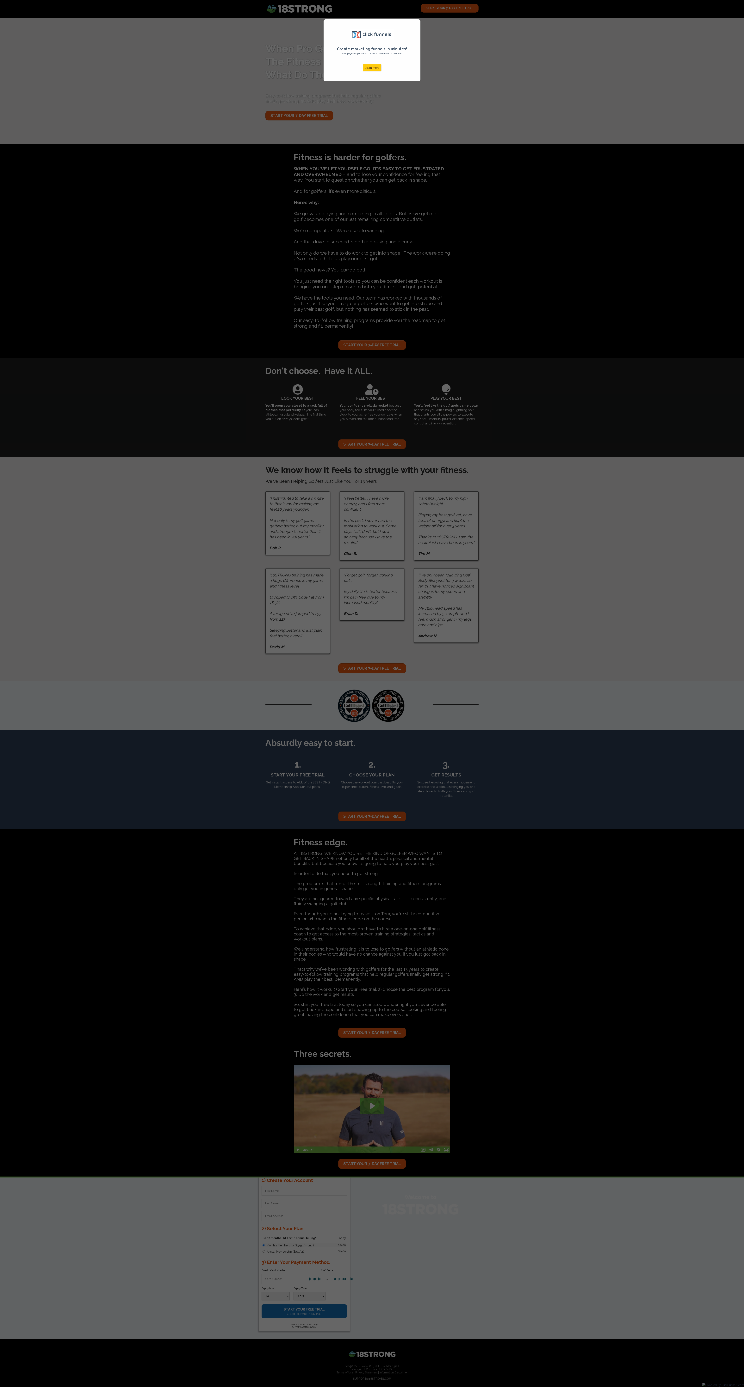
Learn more (372, 67)
